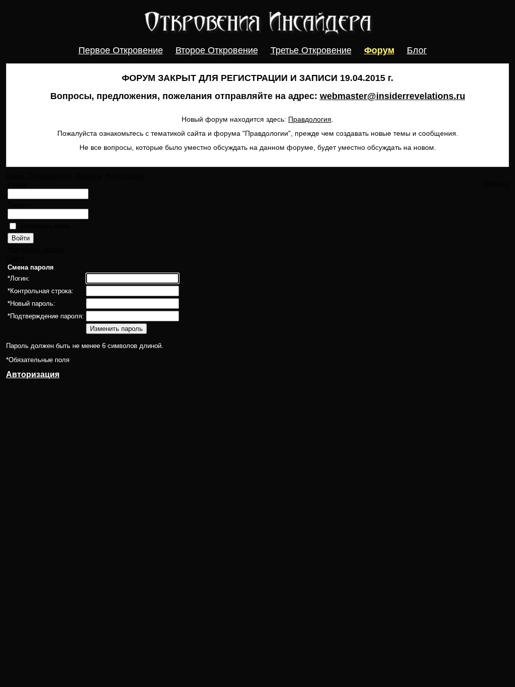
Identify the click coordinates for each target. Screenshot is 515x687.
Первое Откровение (120, 50)
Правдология (309, 119)
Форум (379, 50)
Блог (417, 50)
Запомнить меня (44, 226)
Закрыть (496, 183)
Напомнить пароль (36, 249)
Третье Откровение (311, 50)
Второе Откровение (217, 50)
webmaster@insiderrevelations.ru (392, 96)
